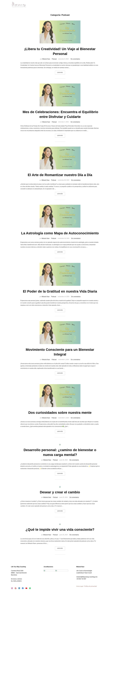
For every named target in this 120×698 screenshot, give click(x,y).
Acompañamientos (70, 5)
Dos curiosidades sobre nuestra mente (60, 413)
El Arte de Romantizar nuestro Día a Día (60, 175)
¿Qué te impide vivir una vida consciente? (60, 529)
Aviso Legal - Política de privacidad (86, 586)
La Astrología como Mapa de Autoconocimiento (60, 233)
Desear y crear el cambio (60, 492)
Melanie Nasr (46, 59)
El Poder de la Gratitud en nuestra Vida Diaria (60, 291)
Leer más (61, 72)
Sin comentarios (75, 59)
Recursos (98, 5)
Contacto (90, 5)
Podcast (54, 59)
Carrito (107, 5)
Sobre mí (82, 5)
